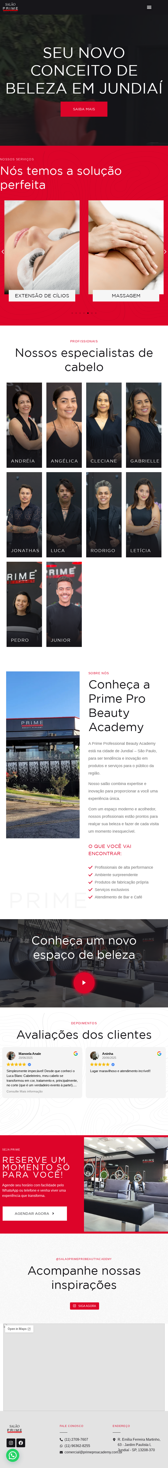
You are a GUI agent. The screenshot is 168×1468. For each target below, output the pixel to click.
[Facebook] (20, 1443)
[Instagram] (11, 1443)
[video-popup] (84, 982)
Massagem (42, 295)
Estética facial (126, 295)
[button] (149, 7)
